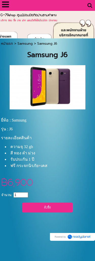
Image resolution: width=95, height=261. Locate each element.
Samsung (25, 43)
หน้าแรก (7, 43)
